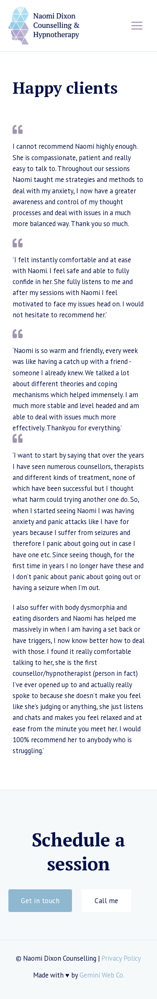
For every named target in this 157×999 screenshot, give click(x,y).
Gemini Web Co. (102, 975)
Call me (106, 900)
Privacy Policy (121, 958)
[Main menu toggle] (137, 26)
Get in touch (40, 900)
